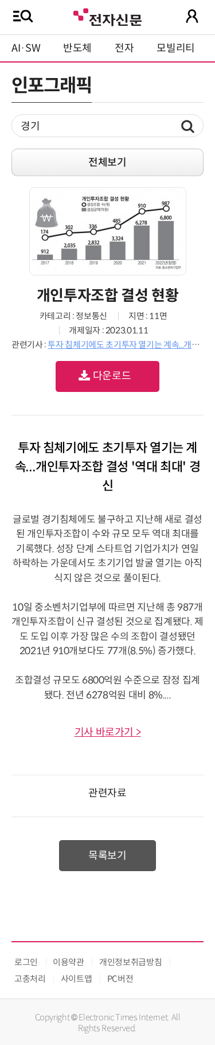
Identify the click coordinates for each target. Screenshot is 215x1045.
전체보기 (107, 162)
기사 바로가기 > (108, 732)
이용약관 (68, 962)
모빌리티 (176, 48)
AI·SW (25, 48)
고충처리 (30, 978)
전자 (124, 48)
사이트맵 (76, 978)
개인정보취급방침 (130, 962)
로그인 (26, 962)
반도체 (77, 48)
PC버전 (120, 978)
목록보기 (107, 855)
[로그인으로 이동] (192, 16)
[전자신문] (107, 16)
